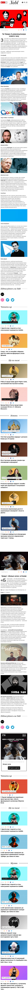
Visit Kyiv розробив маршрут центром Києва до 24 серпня (14, 438)
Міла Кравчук (4, 30)
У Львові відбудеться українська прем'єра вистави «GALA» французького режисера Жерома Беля (12, 800)
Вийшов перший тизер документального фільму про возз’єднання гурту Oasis (11, 935)
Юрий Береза (4, 572)
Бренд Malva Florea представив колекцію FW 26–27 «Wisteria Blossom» (12, 407)
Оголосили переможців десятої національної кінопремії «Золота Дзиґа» (12, 511)
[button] (6, 2)
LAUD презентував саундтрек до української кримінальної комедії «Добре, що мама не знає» (12, 854)
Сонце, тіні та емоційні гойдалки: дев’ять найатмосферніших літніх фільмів (12, 353)
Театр (2, 794)
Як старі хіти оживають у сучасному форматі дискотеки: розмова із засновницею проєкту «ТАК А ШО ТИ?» (13, 986)
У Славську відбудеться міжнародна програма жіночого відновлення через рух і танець (13, 536)
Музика (2, 326)
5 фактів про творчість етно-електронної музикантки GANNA (12, 329)
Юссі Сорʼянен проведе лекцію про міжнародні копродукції (13, 461)
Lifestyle (2, 379)
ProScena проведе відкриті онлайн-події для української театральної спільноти (13, 485)
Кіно (2, 349)
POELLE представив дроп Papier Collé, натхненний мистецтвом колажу (14, 382)
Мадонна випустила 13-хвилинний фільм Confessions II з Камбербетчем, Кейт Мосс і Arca (14, 960)
